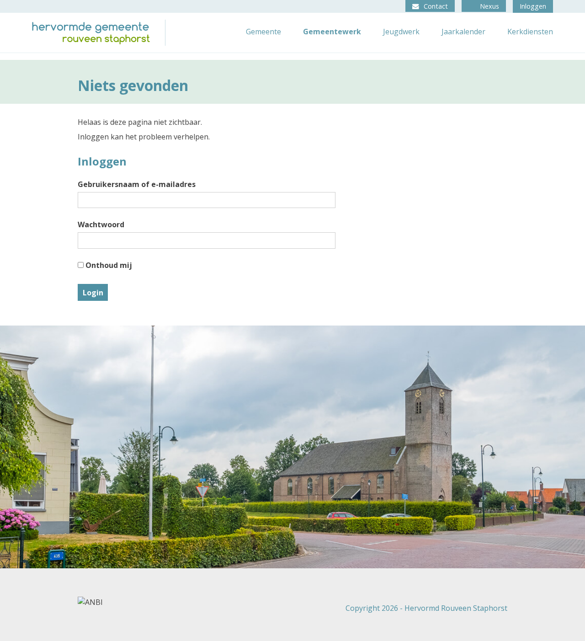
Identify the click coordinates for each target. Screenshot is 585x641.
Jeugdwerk (401, 32)
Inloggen (533, 6)
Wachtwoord (101, 224)
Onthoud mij (108, 265)
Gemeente (263, 32)
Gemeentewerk (332, 32)
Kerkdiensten (530, 32)
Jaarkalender (463, 32)
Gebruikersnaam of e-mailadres (137, 184)
